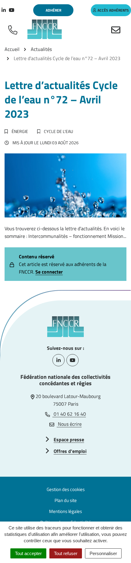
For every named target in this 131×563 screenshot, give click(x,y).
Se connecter (49, 271)
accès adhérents (113, 10)
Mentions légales (65, 511)
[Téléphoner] (14, 29)
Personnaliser (103, 553)
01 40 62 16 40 (69, 414)
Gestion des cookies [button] (66, 489)
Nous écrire (69, 424)
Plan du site (66, 500)
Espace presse (69, 439)
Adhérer (53, 10)
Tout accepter (28, 553)
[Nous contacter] (117, 29)
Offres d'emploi (70, 451)
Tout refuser (65, 553)
